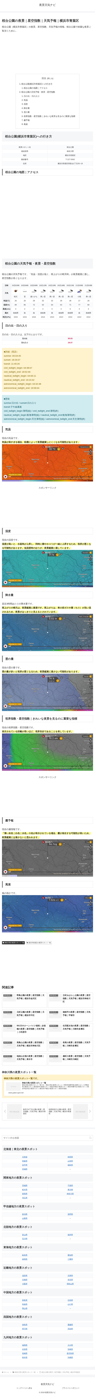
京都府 (24, 1280)
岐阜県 (24, 1255)
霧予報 (27, 120)
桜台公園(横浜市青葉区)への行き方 (36, 84)
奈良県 (70, 1280)
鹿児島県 (70, 1353)
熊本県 (24, 1357)
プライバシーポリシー (70, 1388)
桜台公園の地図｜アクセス (36, 88)
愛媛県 (70, 1325)
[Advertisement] (47, 53)
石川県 (24, 1239)
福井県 (70, 1235)
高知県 (70, 1329)
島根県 (24, 1304)
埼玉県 (24, 1198)
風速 (26, 124)
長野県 (70, 1214)
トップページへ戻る (24, 1388)
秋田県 (70, 1157)
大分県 (70, 1345)
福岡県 (24, 1345)
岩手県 (24, 1165)
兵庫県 (70, 1276)
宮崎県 (70, 1349)
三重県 (70, 1259)
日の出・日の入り (32, 96)
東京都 (70, 1190)
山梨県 (24, 1218)
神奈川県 (70, 1194)
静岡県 (24, 1259)
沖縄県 (70, 1357)
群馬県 (24, 1194)
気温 (26, 100)
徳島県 (24, 1325)
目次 (44, 78)
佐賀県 (24, 1349)
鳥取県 (24, 1300)
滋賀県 (24, 1276)
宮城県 (24, 1169)
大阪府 (24, 1284)
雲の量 (27, 112)
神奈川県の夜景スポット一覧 (14, 943)
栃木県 (24, 1190)
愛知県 (70, 1255)
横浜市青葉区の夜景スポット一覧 (40, 943)
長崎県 (24, 1353)
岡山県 (24, 1308)
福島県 (70, 1165)
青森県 (24, 1161)
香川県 (24, 1329)
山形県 (70, 1161)
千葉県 (70, 1186)
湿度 (26, 104)
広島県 (70, 1300)
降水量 (27, 108)
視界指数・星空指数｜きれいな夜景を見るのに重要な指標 (49, 116)
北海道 (24, 1157)
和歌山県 (70, 1284)
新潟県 (24, 1214)
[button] (90, 1137)
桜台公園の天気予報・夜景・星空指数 (38, 92)
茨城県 (24, 1186)
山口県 (70, 1304)
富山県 (24, 1235)
